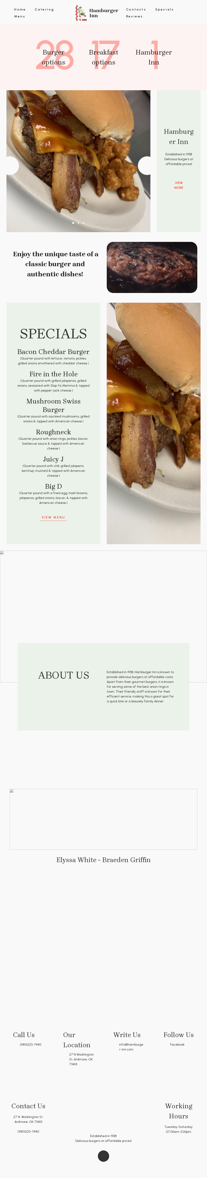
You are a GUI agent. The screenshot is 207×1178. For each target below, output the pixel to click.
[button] (9, 165)
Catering (44, 9)
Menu (19, 16)
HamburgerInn (103, 13)
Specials (164, 9)
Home (20, 9)
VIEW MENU (53, 517)
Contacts (136, 9)
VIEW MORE (178, 185)
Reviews (134, 16)
